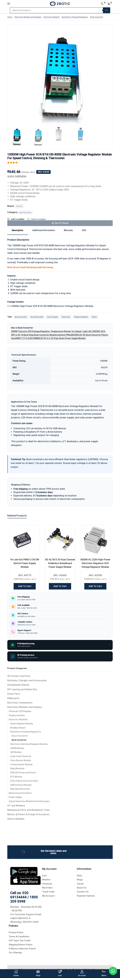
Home (9, 17)
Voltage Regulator (81, 317)
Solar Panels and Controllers (24, 781)
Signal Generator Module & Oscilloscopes (29, 801)
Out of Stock (61, 223)
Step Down (66, 317)
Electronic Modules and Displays (27, 17)
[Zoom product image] (60, 71)
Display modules (17, 715)
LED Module (16, 752)
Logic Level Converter (20, 756)
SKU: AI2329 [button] (43, 172)
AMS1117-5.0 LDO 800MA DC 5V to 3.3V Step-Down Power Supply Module (51, 338)
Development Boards (18, 684)
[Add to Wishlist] (34, 531)
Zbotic (94, 317)
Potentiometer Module (21, 764)
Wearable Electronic (20, 789)
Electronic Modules (52, 17)
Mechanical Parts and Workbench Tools (28, 810)
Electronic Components (19, 702)
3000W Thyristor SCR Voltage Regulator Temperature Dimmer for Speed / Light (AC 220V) (54, 331)
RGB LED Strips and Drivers (23, 772)
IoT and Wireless (16, 805)
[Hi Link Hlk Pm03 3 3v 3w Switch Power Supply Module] (25, 540)
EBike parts (13, 698)
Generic (19, 206)
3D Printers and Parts (18, 676)
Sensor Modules (15, 818)
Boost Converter (20, 736)
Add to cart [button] (24, 586)
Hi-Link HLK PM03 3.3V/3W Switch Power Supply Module (24, 563)
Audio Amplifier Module (21, 723)
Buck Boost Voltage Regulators (75, 17)
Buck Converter (96, 17)
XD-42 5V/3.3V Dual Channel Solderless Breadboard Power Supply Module (60, 563)
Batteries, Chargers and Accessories (27, 680)
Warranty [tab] (68, 230)
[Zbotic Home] (60, 3)
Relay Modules (17, 768)
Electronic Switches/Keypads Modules (29, 744)
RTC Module (16, 777)
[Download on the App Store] (25, 880)
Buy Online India (37, 317)
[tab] (17, 230)
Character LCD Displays (20, 711)
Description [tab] (17, 230)
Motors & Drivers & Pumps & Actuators (28, 814)
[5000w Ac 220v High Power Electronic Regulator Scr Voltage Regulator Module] (95, 540)
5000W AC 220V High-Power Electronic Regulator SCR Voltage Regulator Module (95, 563)
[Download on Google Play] (23, 871)
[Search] (106, 10)
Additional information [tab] (43, 230)
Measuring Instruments (20, 793)
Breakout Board (18, 728)
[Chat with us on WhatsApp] (113, 971)
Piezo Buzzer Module (20, 760)
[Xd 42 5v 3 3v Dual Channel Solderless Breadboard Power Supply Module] (60, 540)
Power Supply (52, 317)
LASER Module (17, 748)
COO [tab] (84, 230)
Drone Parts (13, 693)
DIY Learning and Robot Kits (22, 689)
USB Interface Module (20, 785)
